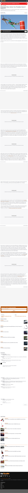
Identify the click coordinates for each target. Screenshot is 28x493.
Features (2, 320)
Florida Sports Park (13, 112)
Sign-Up (1, 488)
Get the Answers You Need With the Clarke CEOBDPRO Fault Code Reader (15, 419)
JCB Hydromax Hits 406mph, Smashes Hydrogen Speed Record (14, 465)
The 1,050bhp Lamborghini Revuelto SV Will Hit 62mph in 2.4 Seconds (14, 446)
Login (1, 487)
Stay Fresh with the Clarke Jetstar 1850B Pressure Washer (13, 451)
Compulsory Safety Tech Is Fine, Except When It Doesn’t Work (9, 342)
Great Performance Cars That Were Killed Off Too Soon (12, 438)
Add (25, 31)
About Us (2, 483)
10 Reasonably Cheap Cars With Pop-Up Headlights (8, 337)
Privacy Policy (2, 485)
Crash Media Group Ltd (5, 478)
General (2, 325)
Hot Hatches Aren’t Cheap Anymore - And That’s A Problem (13, 433)
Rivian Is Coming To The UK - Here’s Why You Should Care (13, 428)
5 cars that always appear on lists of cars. (20, 316)
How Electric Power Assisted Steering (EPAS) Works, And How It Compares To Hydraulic (11, 327)
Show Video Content (14, 120)
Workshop (6, 418)
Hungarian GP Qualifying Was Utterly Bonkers (6, 316)
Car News (4, 5)
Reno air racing (10, 155)
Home (1, 5)
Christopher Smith (3, 12)
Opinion (2, 336)
